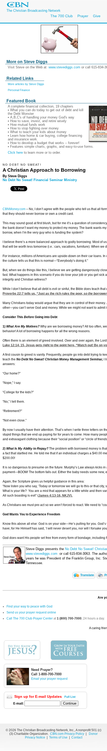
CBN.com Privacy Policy (67, 734)
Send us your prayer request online (31, 612)
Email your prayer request (49, 679)
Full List (70, 696)
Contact (76, 737)
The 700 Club (61, 16)
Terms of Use (58, 737)
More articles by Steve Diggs (26, 84)
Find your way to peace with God (29, 606)
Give (97, 16)
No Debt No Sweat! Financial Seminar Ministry (40, 180)
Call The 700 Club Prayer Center (29, 618)
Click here (15, 152)
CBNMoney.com (14, 209)
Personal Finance (19, 90)
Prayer (82, 16)
